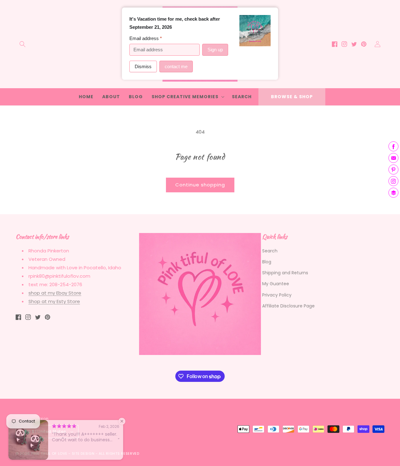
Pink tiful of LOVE (49, 453)
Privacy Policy (277, 295)
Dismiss (143, 66)
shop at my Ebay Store (54, 293)
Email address (145, 38)
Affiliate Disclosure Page (288, 306)
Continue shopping (200, 184)
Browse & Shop (292, 97)
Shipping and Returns (285, 273)
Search (270, 251)
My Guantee (275, 284)
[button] (22, 44)
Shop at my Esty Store (54, 301)
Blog (266, 262)
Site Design (83, 453)
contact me (176, 66)
